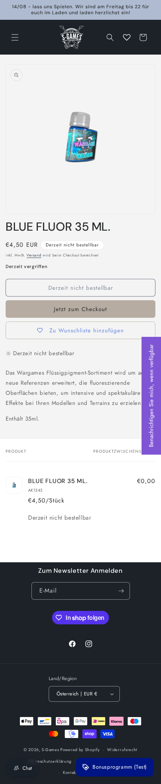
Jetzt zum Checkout (80, 309)
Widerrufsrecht (122, 750)
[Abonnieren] (121, 591)
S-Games (50, 750)
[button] (15, 37)
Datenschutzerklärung (50, 761)
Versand (34, 255)
